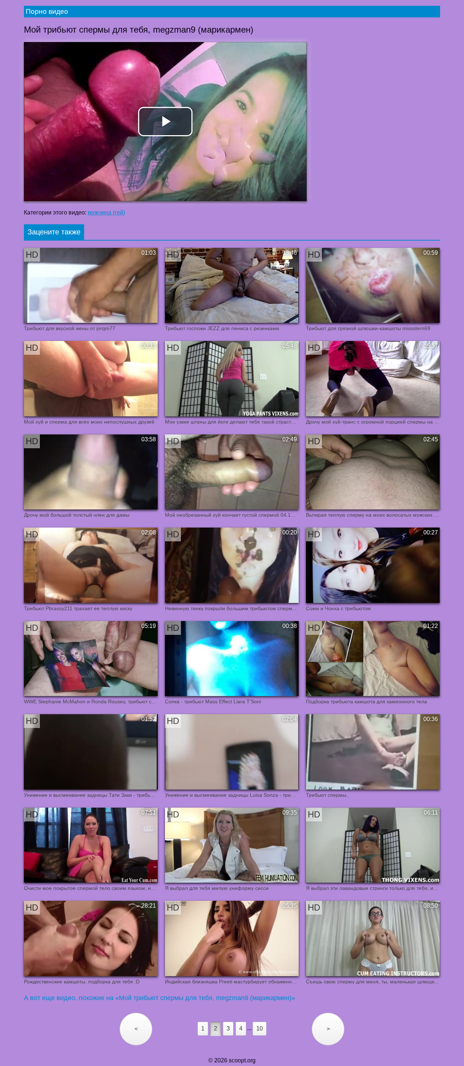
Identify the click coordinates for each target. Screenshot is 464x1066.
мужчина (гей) (106, 212)
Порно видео (47, 11)
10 (259, 1028)
